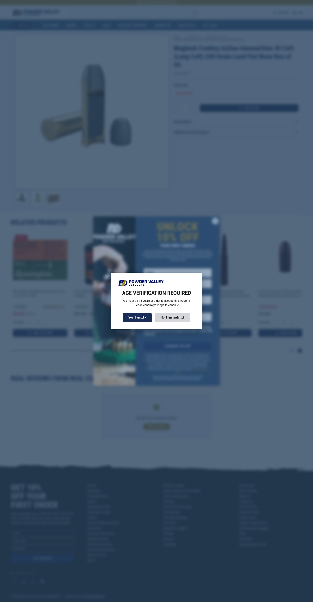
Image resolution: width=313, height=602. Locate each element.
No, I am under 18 (173, 317)
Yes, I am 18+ (137, 317)
